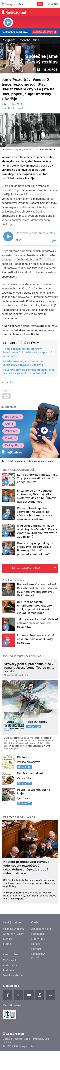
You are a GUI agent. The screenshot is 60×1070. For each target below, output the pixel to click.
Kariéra (35, 943)
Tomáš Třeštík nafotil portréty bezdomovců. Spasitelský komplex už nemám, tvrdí (27, 352)
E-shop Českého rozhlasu (23, 656)
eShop (7, 943)
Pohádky (10, 431)
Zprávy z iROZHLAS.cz (19, 817)
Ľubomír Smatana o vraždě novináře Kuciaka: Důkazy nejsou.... (35, 639)
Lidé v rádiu (38, 938)
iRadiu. (35, 334)
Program (8, 40)
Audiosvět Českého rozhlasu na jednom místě (27, 461)
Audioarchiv (10, 965)
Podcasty (9, 970)
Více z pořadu (13, 579)
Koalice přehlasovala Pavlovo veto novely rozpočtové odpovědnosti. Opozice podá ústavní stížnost (26, 867)
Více (38, 40)
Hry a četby (11, 416)
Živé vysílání (12, 445)
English (7, 1042)
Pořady (24, 40)
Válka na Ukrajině (13, 928)
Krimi (8, 424)
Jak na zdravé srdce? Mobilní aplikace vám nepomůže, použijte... (37, 623)
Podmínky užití (41, 1039)
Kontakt (36, 948)
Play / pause (8, 236)
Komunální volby (13, 933)
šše (12, 382)
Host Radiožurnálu (13, 108)
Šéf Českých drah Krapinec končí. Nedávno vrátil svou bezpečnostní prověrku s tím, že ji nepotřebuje (29, 883)
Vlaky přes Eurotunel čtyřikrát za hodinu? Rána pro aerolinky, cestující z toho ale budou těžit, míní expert (29, 895)
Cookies (7, 1039)
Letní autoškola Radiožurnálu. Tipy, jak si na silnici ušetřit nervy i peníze (37, 478)
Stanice (7, 938)
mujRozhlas (8, 407)
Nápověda (37, 933)
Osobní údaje (22, 1039)
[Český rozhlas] (12, 4)
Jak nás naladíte (41, 928)
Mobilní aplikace (13, 975)
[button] (53, 241)
